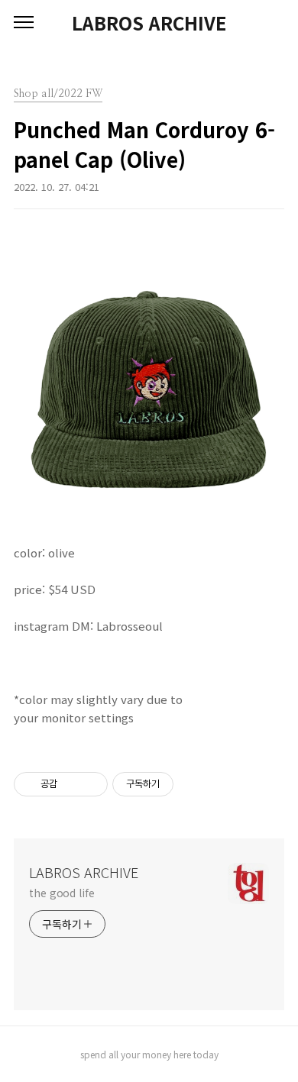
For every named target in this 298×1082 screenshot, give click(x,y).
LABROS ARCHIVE (149, 22)
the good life (62, 892)
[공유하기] (71, 784)
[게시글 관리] (90, 784)
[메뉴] (23, 23)
